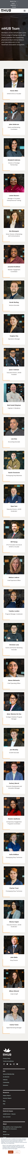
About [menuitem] (4, 1131)
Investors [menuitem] (5, 1085)
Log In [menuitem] (13, 3)
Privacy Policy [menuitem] (6, 1058)
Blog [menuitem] (4, 1101)
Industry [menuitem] (5, 1079)
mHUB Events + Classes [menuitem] (9, 1114)
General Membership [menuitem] (8, 1074)
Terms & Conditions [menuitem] (8, 1061)
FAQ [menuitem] (4, 1103)
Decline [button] (17, 1152)
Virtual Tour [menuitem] (6, 1134)
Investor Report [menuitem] (7, 1098)
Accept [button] (10, 1152)
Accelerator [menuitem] (6, 1077)
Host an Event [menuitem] (7, 1117)
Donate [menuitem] (14, 7)
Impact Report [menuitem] (7, 1095)
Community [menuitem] (6, 1082)
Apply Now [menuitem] (13, 5)
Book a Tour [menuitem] (13, 1)
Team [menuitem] (4, 1137)
